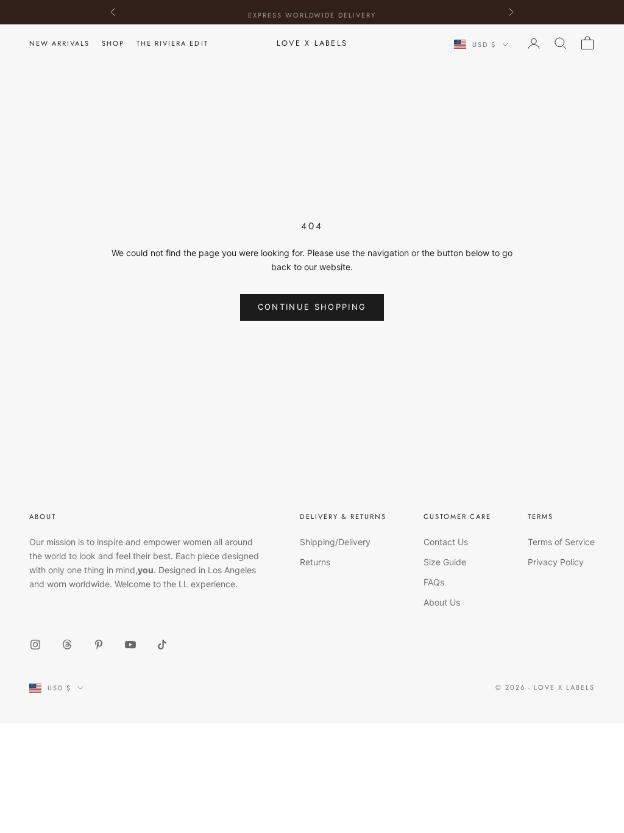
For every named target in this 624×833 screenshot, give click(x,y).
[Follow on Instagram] (35, 644)
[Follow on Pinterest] (99, 644)
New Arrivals (59, 43)
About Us (442, 602)
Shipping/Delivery (335, 542)
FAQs (434, 582)
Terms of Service (561, 542)
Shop (113, 43)
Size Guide (445, 562)
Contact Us (446, 542)
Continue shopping (312, 307)
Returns (315, 562)
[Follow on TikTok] (162, 644)
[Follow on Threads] (67, 644)
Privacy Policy (556, 562)
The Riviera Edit (172, 43)
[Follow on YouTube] (130, 644)
